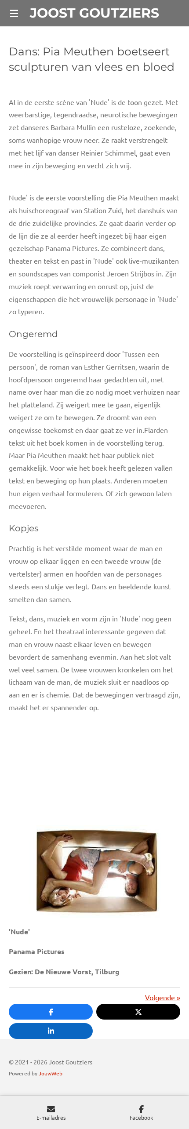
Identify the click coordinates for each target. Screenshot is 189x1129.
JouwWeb (50, 1073)
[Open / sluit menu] (14, 13)
